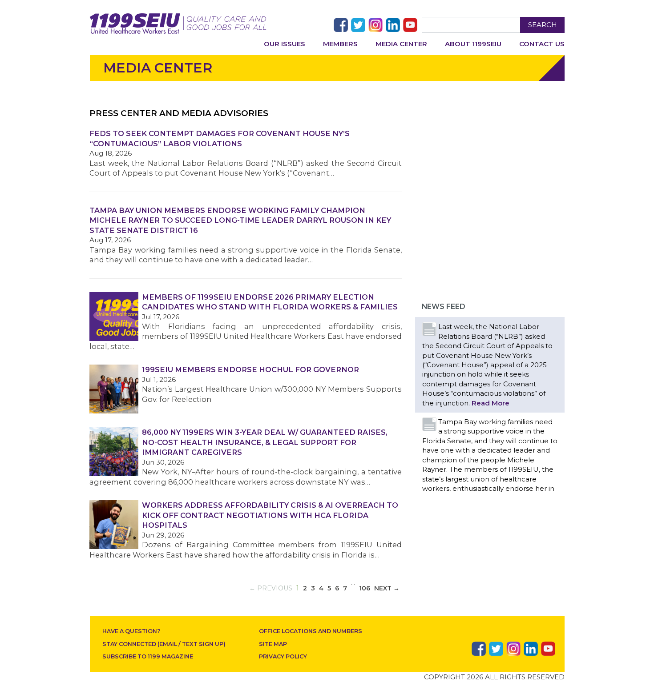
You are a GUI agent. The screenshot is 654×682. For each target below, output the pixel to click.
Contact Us (542, 44)
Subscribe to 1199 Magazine (147, 656)
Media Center (401, 44)
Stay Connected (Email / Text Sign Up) (164, 644)
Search (542, 24)
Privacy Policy (283, 656)
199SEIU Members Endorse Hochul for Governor (250, 369)
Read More (490, 403)
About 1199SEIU (473, 44)
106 (364, 588)
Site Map (273, 644)
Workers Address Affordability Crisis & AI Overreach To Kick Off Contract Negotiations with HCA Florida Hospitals (270, 515)
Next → (387, 588)
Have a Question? (131, 631)
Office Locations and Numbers (310, 631)
